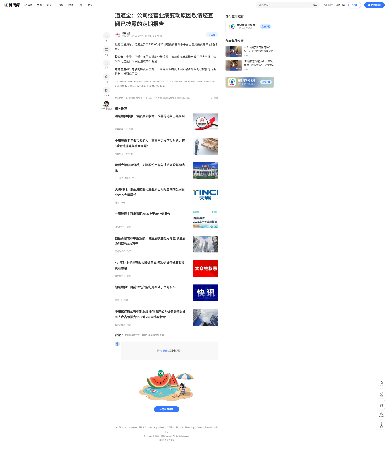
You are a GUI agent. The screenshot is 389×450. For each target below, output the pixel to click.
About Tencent (131, 427)
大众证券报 (120, 276)
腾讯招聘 (179, 427)
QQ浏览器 (198, 427)
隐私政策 (151, 427)
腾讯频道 (208, 427)
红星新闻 (119, 129)
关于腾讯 (119, 427)
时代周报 (119, 154)
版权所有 (170, 440)
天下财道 (119, 178)
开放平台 (161, 427)
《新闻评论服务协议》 (156, 335)
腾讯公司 (162, 440)
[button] (266, 26)
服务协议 (142, 427)
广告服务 (170, 427)
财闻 (117, 202)
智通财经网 (120, 251)
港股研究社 (120, 227)
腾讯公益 (189, 427)
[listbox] (166, 216)
